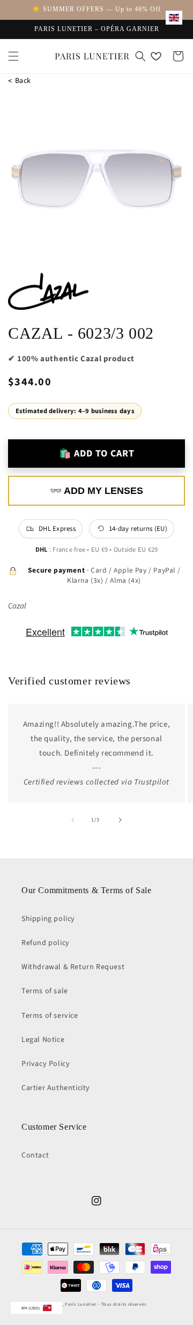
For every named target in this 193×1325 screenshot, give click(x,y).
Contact (35, 1155)
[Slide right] (120, 820)
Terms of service (49, 1015)
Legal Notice (42, 1039)
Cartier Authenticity (55, 1088)
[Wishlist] (156, 56)
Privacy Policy (45, 1064)
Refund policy (45, 943)
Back (19, 81)
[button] (13, 56)
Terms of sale (44, 991)
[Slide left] (73, 820)
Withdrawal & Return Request (72, 967)
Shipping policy (48, 918)
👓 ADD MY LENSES (96, 490)
